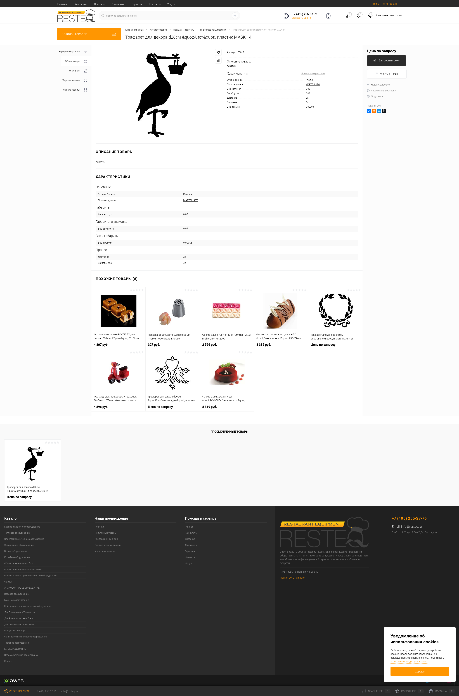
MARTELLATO (313, 84)
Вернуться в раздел (69, 51)
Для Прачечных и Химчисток (19, 612)
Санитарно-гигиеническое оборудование (25, 636)
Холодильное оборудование (19, 545)
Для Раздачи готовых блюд (18, 618)
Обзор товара (72, 61)
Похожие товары (71, 89)
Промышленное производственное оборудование (30, 575)
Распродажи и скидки (106, 539)
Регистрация (389, 3)
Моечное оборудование (16, 600)
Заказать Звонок (302, 17)
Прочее (8, 661)
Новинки (99, 526)
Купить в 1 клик (389, 73)
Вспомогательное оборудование (21, 655)
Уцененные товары (105, 551)
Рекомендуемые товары (108, 545)
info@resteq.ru (411, 526)
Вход (376, 3)
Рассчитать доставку (383, 90)
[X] (384, 111)
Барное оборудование (15, 551)
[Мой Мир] (379, 111)
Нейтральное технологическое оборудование (28, 606)
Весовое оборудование (16, 594)
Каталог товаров (74, 34)
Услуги (171, 4)
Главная (62, 4)
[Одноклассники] (374, 111)
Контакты (155, 4)
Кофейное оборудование (17, 557)
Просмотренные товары (229, 431)
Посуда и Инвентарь (15, 630)
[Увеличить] (159, 94)
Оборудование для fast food (18, 563)
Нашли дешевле (380, 84)
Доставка (99, 4)
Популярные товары (105, 532)
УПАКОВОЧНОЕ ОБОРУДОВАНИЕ (21, 587)
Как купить (81, 4)
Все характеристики (313, 73)
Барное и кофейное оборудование (22, 526)
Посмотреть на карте (292, 577)
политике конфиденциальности (409, 661)
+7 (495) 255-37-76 (304, 14)
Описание (74, 70)
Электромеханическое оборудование (24, 539)
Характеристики (71, 80)
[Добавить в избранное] (218, 52)
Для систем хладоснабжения (19, 624)
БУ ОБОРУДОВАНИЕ (15, 649)
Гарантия (137, 4)
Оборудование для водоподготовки (22, 569)
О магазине (118, 4)
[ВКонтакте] (369, 111)
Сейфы (8, 581)
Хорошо (420, 671)
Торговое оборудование (16, 642)
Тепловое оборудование (17, 532)
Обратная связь (19, 691)
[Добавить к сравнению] (218, 60)
